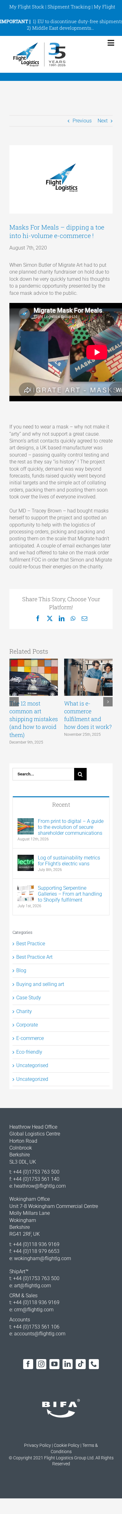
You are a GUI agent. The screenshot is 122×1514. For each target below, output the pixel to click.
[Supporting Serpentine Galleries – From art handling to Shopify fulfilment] (26, 888)
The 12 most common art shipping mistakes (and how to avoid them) (33, 719)
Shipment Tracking (69, 6)
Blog (21, 970)
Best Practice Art (34, 957)
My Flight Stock (26, 6)
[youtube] (54, 1364)
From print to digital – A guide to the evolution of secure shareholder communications (71, 827)
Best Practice (30, 944)
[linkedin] (68, 1364)
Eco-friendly (29, 1052)
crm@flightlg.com (33, 1310)
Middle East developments (61, 28)
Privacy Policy (37, 1445)
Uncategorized (32, 1079)
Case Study (28, 998)
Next (103, 121)
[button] (14, 701)
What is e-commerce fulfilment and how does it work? (88, 715)
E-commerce (30, 1038)
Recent (61, 804)
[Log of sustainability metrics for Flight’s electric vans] (26, 858)
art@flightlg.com (32, 1286)
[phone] (94, 1364)
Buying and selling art (40, 984)
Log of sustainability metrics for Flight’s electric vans (69, 861)
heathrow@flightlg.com (40, 1186)
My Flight (104, 6)
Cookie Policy (66, 1445)
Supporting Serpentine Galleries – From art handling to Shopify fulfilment (70, 894)
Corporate (27, 1025)
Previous (82, 121)
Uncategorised (32, 1065)
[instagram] (41, 1364)
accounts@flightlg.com (39, 1334)
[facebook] (28, 1364)
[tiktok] (81, 1364)
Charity (24, 1011)
